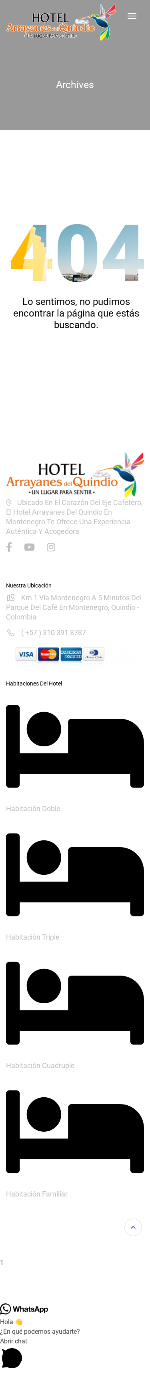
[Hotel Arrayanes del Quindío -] (61, 22)
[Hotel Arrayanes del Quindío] (75, 474)
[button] (75, 1223)
